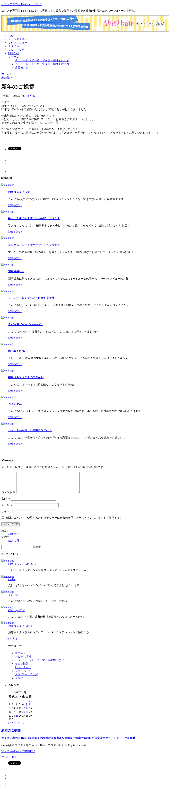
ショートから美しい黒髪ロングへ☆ (30, 430)
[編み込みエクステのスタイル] (7, 370)
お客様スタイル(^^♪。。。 (24, 563)
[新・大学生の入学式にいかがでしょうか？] (7, 211)
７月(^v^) (13, 594)
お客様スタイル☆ (19, 191)
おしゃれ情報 (23, 656)
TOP (10, 35)
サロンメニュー (17, 42)
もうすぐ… (15, 403)
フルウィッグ (16, 49)
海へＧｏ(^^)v (16, 350)
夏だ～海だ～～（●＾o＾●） (25, 324)
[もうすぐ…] (7, 397)
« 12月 (12, 723)
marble (11, 579)
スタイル (13, 46)
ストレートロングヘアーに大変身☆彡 (31, 297)
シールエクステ (17, 38)
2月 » (21, 723)
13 (23, 708)
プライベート (23, 670)
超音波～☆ (22, 67)
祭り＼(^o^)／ (16, 610)
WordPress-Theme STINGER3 (18, 751)
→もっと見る (9, 638)
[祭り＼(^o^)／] (7, 607)
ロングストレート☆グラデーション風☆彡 (34, 244)
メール (7, 504)
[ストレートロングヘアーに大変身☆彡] (7, 291)
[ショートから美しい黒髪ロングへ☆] (7, 423)
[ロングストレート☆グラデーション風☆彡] (7, 237)
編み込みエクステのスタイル (26, 377)
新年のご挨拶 (11, 730)
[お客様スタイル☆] (7, 184)
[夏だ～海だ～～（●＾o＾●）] (7, 317)
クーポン (13, 56)
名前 (5, 498)
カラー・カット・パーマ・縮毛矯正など (39, 660)
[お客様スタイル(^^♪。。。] (7, 560)
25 (16, 715)
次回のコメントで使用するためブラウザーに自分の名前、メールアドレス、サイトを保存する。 (63, 517)
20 (23, 711)
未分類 (31, 95)
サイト (5, 511)
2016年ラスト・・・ (20, 533)
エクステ (20, 652)
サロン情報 (22, 663)
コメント (8, 492)
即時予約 (13, 53)
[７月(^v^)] (7, 591)
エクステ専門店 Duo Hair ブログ (21, 4)
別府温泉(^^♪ (16, 271)
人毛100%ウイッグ (26, 674)
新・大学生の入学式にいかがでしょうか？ (34, 218)
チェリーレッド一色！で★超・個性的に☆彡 (42, 60)
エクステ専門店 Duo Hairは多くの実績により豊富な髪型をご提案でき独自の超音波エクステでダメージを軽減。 (69, 738)
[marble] (7, 576)
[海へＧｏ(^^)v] (7, 344)
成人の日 (13, 540)
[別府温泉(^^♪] (7, 264)
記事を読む (15, 205)
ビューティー (23, 667)
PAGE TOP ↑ (8, 757)
